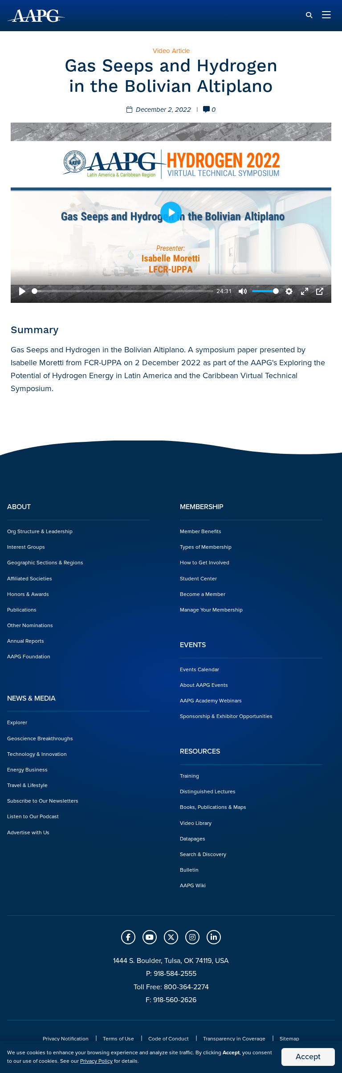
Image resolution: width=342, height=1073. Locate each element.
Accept (308, 1056)
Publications (22, 610)
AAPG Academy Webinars (211, 701)
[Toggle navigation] (326, 15)
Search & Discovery (203, 854)
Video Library (196, 823)
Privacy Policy (96, 1061)
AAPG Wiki (193, 885)
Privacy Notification (66, 1039)
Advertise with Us (28, 832)
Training (189, 776)
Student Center (198, 579)
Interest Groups (26, 547)
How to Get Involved (204, 563)
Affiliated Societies (29, 579)
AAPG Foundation (28, 657)
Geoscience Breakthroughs (40, 738)
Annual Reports (25, 641)
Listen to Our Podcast (33, 816)
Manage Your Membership (211, 610)
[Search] (309, 15)
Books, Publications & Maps (213, 807)
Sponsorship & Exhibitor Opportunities (226, 716)
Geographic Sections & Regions (45, 563)
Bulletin (189, 870)
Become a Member (202, 594)
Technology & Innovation (37, 754)
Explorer (17, 722)
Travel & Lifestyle (27, 785)
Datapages (192, 839)
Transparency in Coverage (234, 1039)
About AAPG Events (204, 685)
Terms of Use (118, 1039)
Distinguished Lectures (208, 791)
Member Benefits (200, 531)
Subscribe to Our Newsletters (42, 801)
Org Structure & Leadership (40, 531)
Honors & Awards (28, 594)
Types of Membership (206, 547)
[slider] (122, 291)
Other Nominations (30, 625)
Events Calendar (199, 669)
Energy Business (27, 770)
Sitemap (289, 1039)
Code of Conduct (168, 1039)
